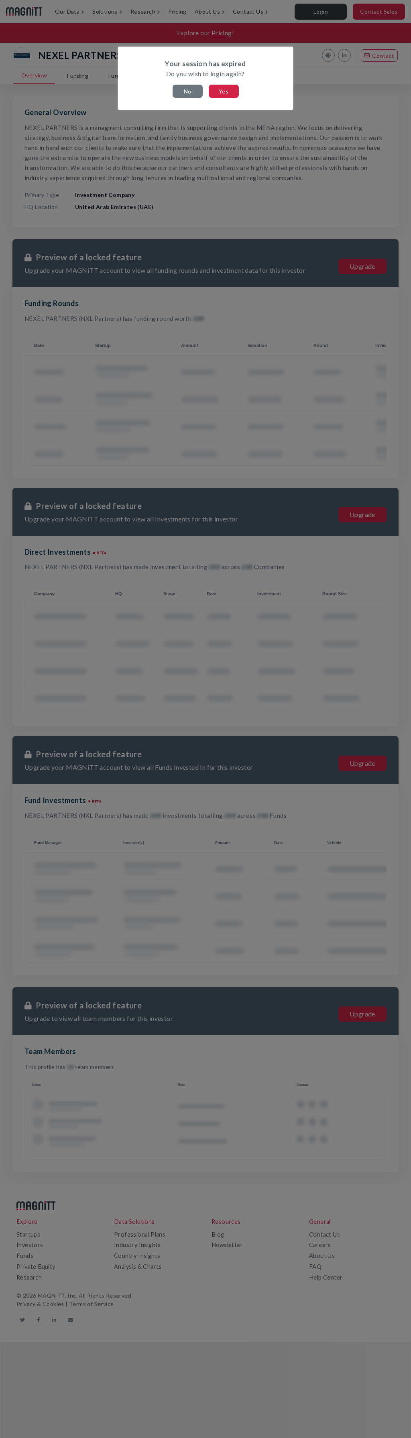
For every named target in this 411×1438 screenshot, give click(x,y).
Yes (223, 91)
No (187, 91)
